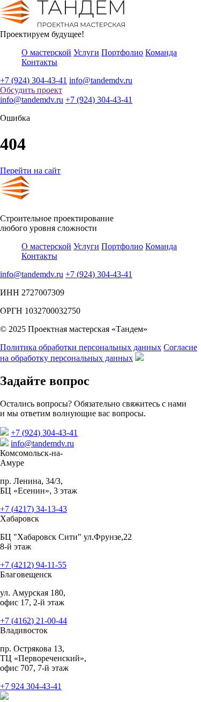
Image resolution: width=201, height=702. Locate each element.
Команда (161, 52)
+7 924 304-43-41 (31, 686)
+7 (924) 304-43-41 (33, 80)
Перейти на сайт (30, 170)
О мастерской (46, 52)
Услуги (86, 52)
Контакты (39, 62)
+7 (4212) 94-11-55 (33, 564)
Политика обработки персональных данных (80, 347)
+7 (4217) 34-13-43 (33, 508)
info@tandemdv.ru (100, 80)
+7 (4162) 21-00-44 (33, 620)
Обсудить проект (31, 90)
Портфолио (122, 52)
